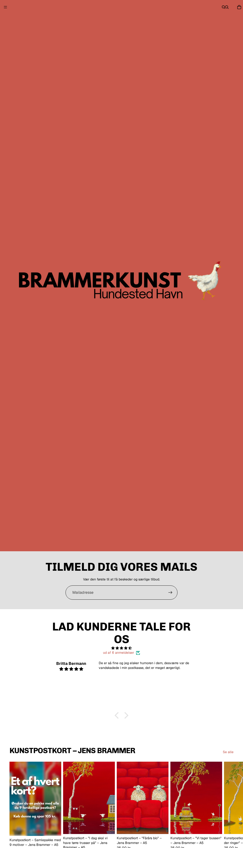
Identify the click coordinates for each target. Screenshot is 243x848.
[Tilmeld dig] (170, 593)
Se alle (228, 752)
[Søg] (223, 7)
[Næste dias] (228, 808)
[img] (121, 648)
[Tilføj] (54, 828)
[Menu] (5, 7)
